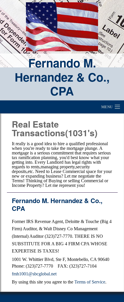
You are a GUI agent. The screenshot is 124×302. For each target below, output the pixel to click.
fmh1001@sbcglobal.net (34, 273)
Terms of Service (89, 281)
